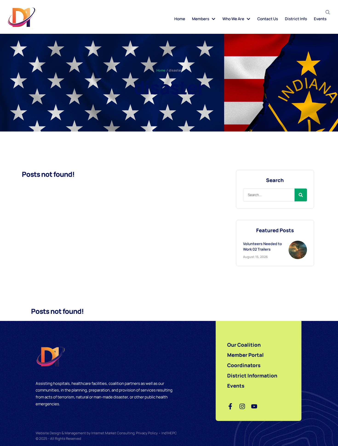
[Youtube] (254, 406)
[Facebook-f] (230, 406)
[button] (328, 12)
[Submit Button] (301, 195)
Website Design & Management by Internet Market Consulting (85, 433)
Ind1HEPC (169, 433)
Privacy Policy (147, 433)
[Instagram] (242, 406)
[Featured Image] (298, 250)
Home (160, 70)
